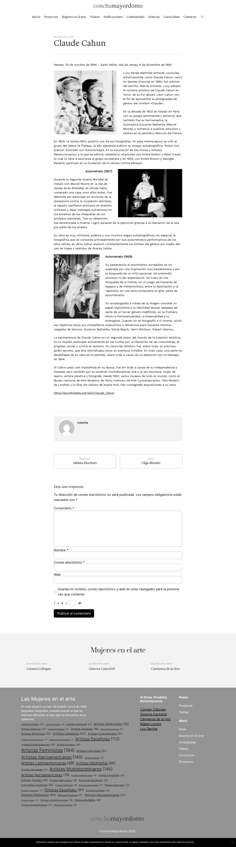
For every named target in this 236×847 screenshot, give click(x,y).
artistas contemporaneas (34, 740)
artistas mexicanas (34, 769)
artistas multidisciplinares (81, 769)
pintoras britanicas (117, 785)
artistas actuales (32, 724)
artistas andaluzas (33, 729)
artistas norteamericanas (45, 775)
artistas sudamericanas (84, 775)
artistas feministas (48, 750)
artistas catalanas (69, 734)
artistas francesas (91, 751)
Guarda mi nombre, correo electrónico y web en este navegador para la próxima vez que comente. (118, 591)
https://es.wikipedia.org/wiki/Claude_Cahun (84, 393)
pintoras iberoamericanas (105, 795)
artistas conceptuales (105, 733)
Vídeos (183, 748)
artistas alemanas (79, 724)
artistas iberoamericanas (52, 757)
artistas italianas (94, 758)
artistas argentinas (58, 729)
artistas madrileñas (96, 763)
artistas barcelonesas (111, 729)
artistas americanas (111, 724)
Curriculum (186, 755)
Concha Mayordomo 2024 (117, 831)
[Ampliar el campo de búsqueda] (202, 17)
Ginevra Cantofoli (102, 669)
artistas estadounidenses (38, 744)
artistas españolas (97, 738)
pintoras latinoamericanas (56, 800)
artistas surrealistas (111, 775)
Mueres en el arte (191, 735)
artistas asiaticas (85, 729)
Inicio (182, 729)
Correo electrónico (69, 562)
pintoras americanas (91, 785)
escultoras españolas (93, 780)
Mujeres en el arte (64, 37)
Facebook (186, 705)
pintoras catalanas (32, 790)
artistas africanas (55, 724)
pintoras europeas (98, 790)
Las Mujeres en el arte (48, 699)
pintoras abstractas (66, 785)
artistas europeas (68, 744)
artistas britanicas (36, 733)
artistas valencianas (63, 780)
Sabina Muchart (85, 463)
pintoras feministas (38, 795)
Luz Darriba (148, 729)
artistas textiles (34, 780)
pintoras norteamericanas (36, 805)
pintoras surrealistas (65, 805)
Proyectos (186, 761)
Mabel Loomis (150, 724)
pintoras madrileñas (87, 800)
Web (57, 574)
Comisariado (187, 742)
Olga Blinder (151, 463)
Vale (198, 842)
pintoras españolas (64, 790)
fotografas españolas (37, 785)
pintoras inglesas (30, 800)
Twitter (184, 712)
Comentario (64, 508)
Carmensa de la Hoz (165, 669)
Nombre (61, 550)
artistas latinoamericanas (47, 763)
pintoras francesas (70, 795)
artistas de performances (61, 740)
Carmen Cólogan (38, 669)
